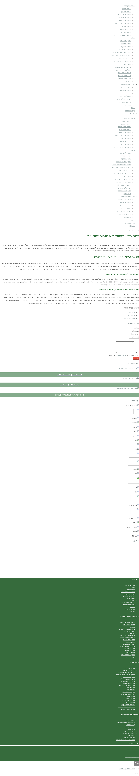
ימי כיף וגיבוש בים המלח (127, 679)
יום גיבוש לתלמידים (125, 20)
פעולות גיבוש (131, 598)
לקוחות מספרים (130, 111)
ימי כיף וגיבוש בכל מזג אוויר (127, 685)
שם (137, 328)
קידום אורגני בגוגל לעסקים (133, 750)
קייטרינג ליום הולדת (129, 733)
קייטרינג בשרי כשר (129, 731)
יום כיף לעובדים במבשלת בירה (125, 675)
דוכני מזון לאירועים (129, 738)
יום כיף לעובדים (130, 668)
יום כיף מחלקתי (126, 47)
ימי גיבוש (132, 312)
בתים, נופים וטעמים (124, 79)
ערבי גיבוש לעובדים (129, 670)
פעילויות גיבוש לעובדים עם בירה (121, 55)
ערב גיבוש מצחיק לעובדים (122, 61)
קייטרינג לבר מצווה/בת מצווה (126, 723)
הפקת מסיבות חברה (129, 692)
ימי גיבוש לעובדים (129, 6)
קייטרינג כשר (131, 729)
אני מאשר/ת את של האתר (122, 355)
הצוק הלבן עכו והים (124, 76)
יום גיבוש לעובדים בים (124, 90)
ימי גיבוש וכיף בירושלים (128, 681)
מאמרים (132, 607)
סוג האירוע (135, 337)
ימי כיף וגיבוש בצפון (129, 683)
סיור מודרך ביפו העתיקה (123, 67)
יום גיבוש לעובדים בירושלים (126, 707)
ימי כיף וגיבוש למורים (129, 677)
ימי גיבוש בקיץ (126, 9)
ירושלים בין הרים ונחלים (123, 70)
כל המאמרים (130, 241)
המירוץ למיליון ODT (129, 625)
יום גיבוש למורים (125, 26)
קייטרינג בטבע (130, 720)
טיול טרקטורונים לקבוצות (127, 709)
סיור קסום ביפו (130, 642)
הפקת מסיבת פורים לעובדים (121, 52)
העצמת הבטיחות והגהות (127, 638)
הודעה (136, 352)
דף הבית (137, 241)
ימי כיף (133, 38)
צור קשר (132, 114)
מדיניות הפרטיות (120, 355)
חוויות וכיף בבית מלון (124, 73)
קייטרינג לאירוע (130, 725)
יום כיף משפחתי (126, 44)
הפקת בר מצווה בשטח (128, 602)
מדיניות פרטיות (133, 744)
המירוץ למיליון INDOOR (127, 623)
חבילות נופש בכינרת (129, 596)
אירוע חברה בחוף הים (128, 694)
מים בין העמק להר (125, 102)
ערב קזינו (132, 627)
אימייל (137, 334)
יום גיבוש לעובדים (129, 318)
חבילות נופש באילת (129, 594)
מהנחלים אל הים (125, 96)
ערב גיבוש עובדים (125, 29)
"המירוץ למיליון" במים (124, 99)
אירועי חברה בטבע (129, 605)
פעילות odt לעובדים (124, 87)
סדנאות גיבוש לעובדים (128, 84)
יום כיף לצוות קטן (125, 41)
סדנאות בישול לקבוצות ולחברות (125, 740)
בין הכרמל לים (126, 105)
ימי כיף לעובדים (130, 315)
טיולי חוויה (132, 600)
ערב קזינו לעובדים (125, 58)
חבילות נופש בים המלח (128, 592)
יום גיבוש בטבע (130, 703)
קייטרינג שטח (131, 735)
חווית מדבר (127, 82)
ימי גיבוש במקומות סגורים (122, 35)
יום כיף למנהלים (130, 696)
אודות (133, 108)
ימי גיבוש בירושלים (125, 17)
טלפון (137, 331)
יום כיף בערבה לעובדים (123, 49)
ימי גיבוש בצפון (126, 12)
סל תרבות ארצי (130, 590)
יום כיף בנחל (127, 64)
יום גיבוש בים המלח (124, 15)
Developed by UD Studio (132, 757)
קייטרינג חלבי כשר (129, 727)
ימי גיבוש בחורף (126, 32)
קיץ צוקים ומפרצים (125, 93)
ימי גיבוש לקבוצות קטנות (123, 23)
